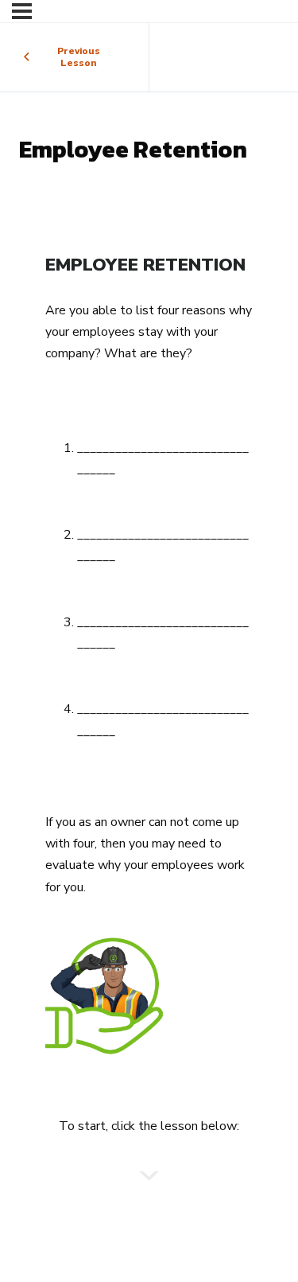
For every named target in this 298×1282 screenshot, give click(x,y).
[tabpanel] (149, 697)
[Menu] (22, 11)
